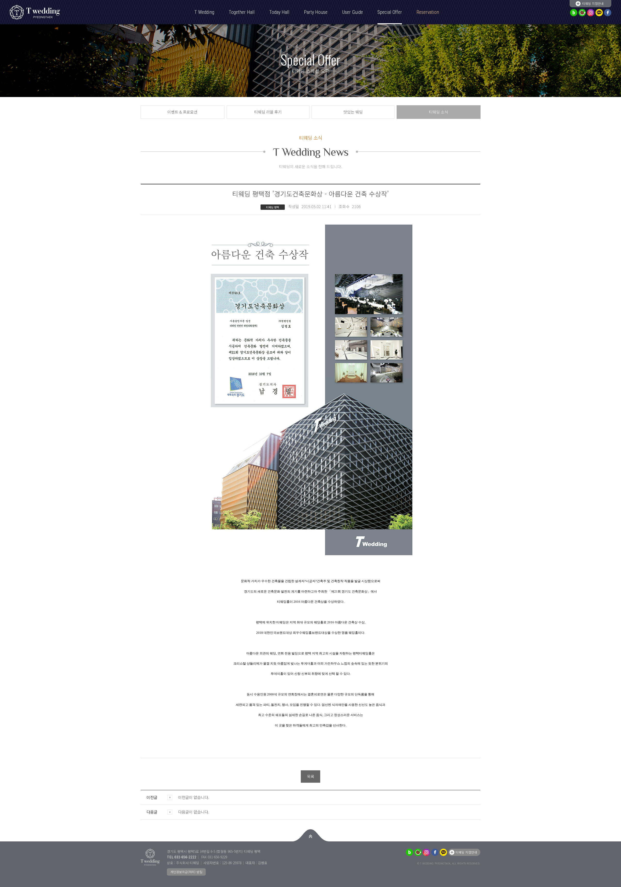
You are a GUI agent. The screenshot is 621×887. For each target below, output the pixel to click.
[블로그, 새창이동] (573, 12)
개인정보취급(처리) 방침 (186, 872)
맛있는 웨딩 (353, 112)
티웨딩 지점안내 (593, 3)
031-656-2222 (185, 856)
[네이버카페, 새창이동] (582, 12)
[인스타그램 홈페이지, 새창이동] (590, 12)
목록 (310, 776)
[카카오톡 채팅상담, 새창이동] (599, 12)
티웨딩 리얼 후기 (268, 112)
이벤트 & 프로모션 (182, 112)
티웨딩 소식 (438, 112)
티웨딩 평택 (37, 12)
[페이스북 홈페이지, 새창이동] (607, 12)
